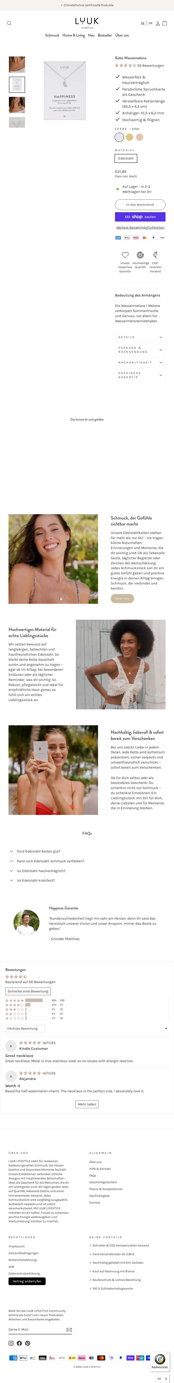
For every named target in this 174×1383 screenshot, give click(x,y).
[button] (126, 65)
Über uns (122, 35)
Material (125, 150)
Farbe (127, 128)
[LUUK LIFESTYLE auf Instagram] (11, 1343)
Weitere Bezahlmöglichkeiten (140, 227)
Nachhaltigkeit (135, 362)
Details (126, 337)
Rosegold (139, 137)
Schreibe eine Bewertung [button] (28, 991)
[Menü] (167, 1354)
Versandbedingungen (23, 1253)
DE (143, 23)
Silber (119, 137)
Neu (91, 35)
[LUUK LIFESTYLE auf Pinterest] (27, 1343)
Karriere (94, 1202)
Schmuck (52, 35)
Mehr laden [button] (87, 1104)
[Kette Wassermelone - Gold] (17, 484)
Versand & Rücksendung (133, 349)
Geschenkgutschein (103, 1182)
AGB (11, 1267)
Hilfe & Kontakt (100, 1169)
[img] (30, 1043)
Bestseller (105, 35)
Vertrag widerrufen (27, 1281)
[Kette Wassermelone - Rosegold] (23, 484)
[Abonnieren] (69, 1329)
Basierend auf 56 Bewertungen (30, 982)
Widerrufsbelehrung (22, 1260)
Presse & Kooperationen (106, 1189)
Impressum (16, 1246)
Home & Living (73, 35)
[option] (150, 23)
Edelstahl (126, 158)
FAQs (92, 1175)
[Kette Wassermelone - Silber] (11, 484)
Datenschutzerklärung (24, 1273)
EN (150, 23)
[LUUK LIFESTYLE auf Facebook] (19, 1343)
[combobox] (143, 23)
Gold (129, 137)
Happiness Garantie (129, 375)
